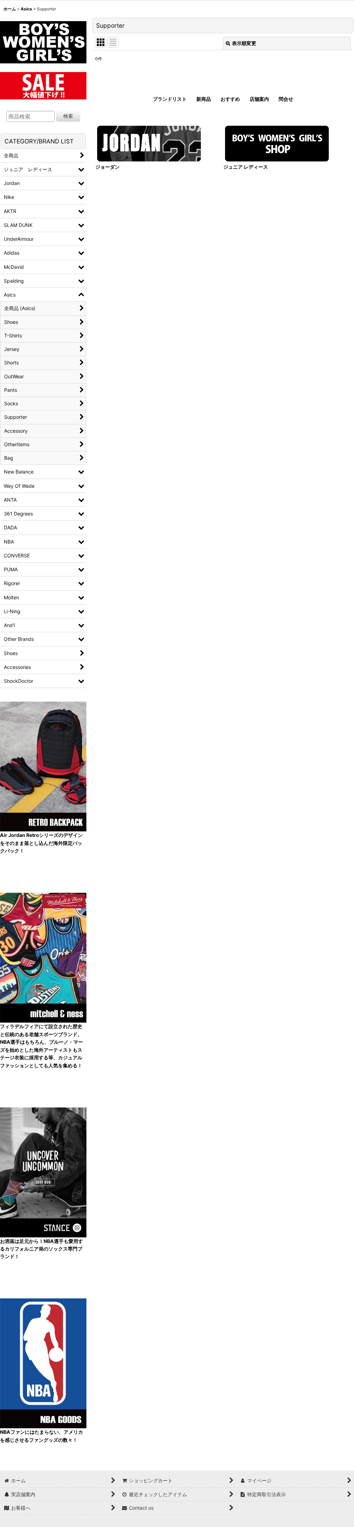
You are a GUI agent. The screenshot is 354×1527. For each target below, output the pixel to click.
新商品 (203, 99)
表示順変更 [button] (244, 43)
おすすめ (230, 99)
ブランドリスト (170, 99)
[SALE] (43, 85)
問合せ (286, 99)
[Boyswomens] (43, 40)
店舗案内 (259, 99)
